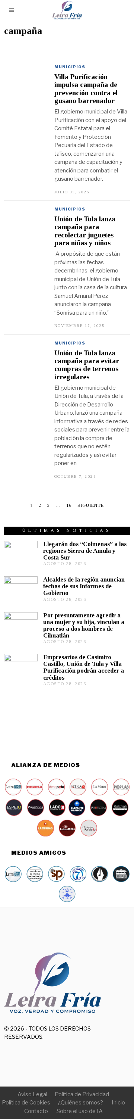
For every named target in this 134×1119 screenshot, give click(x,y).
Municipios (69, 67)
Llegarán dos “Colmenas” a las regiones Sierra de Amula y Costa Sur (85, 550)
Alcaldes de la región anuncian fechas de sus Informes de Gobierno (84, 586)
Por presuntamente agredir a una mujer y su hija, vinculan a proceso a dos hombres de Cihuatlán (83, 625)
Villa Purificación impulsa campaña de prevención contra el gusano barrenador (86, 89)
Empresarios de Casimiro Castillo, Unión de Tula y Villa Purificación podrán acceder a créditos (83, 667)
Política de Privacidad (82, 1094)
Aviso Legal (32, 1094)
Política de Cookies (26, 1102)
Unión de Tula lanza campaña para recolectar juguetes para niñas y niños (84, 231)
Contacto (36, 1111)
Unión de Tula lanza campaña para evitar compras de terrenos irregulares (86, 365)
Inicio (118, 1102)
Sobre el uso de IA (80, 1111)
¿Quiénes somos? (80, 1102)
